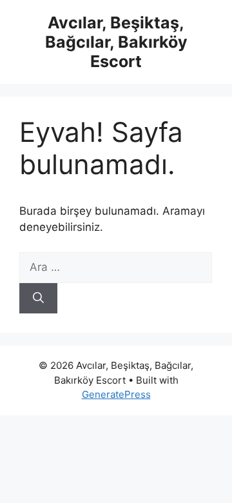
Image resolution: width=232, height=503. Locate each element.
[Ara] (38, 298)
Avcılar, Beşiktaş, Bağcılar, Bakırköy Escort (116, 42)
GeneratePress (116, 394)
